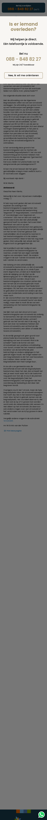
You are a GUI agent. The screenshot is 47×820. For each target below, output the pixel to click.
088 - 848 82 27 (23, 59)
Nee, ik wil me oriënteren (23, 75)
